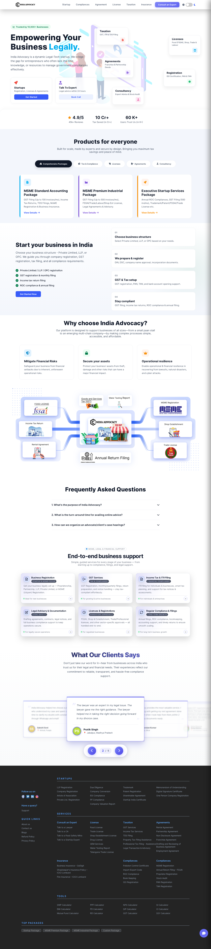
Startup (66, 4)
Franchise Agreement (166, 839)
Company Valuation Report (102, 804)
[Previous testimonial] (92, 751)
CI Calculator (162, 909)
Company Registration (67, 791)
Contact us (27, 828)
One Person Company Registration (172, 795)
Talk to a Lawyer (64, 827)
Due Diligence (96, 787)
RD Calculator (96, 913)
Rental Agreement (164, 827)
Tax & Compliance (89, 164)
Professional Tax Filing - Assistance (139, 844)
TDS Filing (128, 835)
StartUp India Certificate (134, 799)
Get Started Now (28, 294)
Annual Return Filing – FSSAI (169, 870)
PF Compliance (97, 799)
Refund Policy (28, 836)
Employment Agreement (167, 851)
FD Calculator (96, 909)
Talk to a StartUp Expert (68, 839)
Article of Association (67, 795)
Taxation (130, 4)
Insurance (146, 4)
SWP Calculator (64, 905)
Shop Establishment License (103, 835)
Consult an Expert (167, 4)
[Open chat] (204, 933)
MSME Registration (165, 865)
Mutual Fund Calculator (68, 913)
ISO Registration (130, 882)
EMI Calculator (63, 909)
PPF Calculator (97, 905)
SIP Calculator (129, 909)
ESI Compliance (97, 795)
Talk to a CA (62, 831)
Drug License (96, 839)
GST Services (129, 827)
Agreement (101, 4)
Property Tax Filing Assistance (137, 839)
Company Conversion (100, 791)
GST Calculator (130, 913)
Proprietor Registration (166, 874)
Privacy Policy (28, 840)
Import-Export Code (132, 870)
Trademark (128, 787)
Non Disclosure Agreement (168, 835)
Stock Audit (161, 878)
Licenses (116, 164)
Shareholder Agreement (134, 795)
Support (25, 810)
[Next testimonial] (119, 751)
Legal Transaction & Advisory (136, 848)
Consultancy (165, 164)
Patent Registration (132, 791)
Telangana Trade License (102, 852)
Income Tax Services (133, 831)
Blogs (24, 832)
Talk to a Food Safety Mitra (69, 835)
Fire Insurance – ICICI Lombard (71, 877)
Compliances (82, 4)
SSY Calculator (163, 913)
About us (26, 824)
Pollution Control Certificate (136, 865)
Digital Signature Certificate (169, 791)
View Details (30, 212)
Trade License (96, 831)
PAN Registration (164, 882)
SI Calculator (162, 905)
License (117, 4)
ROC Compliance (131, 874)
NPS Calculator (130, 905)
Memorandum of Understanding (171, 787)
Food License (96, 827)
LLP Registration (64, 787)
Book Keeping (129, 878)
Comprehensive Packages (55, 164)
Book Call (76, 97)
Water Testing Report (100, 848)
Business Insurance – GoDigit (70, 865)
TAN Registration (164, 886)
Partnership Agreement (167, 831)
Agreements (140, 164)
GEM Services (96, 844)
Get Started (31, 97)
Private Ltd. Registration (68, 799)
